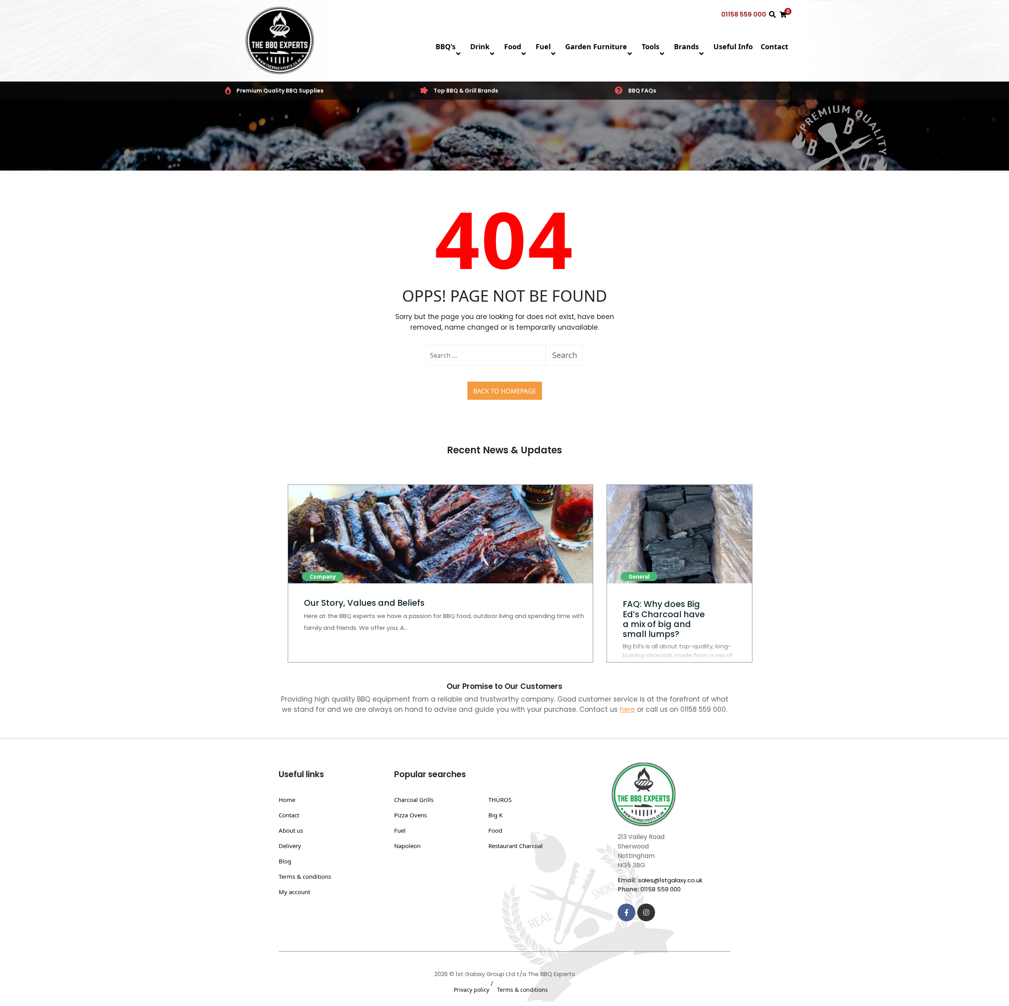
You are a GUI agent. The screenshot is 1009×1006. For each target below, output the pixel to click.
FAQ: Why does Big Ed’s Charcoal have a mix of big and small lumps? (664, 619)
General (639, 576)
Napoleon (407, 846)
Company (323, 576)
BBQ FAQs (642, 91)
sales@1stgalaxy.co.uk (670, 880)
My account (294, 892)
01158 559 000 (743, 14)
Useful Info (733, 46)
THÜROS (500, 800)
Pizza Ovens (410, 815)
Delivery (290, 846)
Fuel (543, 46)
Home (287, 800)
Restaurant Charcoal (515, 846)
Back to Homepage (504, 391)
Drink (480, 46)
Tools (650, 46)
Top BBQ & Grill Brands (466, 91)
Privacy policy (471, 989)
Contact (774, 46)
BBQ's (446, 46)
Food (512, 46)
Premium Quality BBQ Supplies (280, 91)
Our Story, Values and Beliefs (364, 603)
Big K (495, 815)
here (627, 709)
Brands (686, 46)
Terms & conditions (305, 876)
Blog (285, 861)
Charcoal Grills (414, 800)
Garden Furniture (596, 46)
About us (291, 830)
